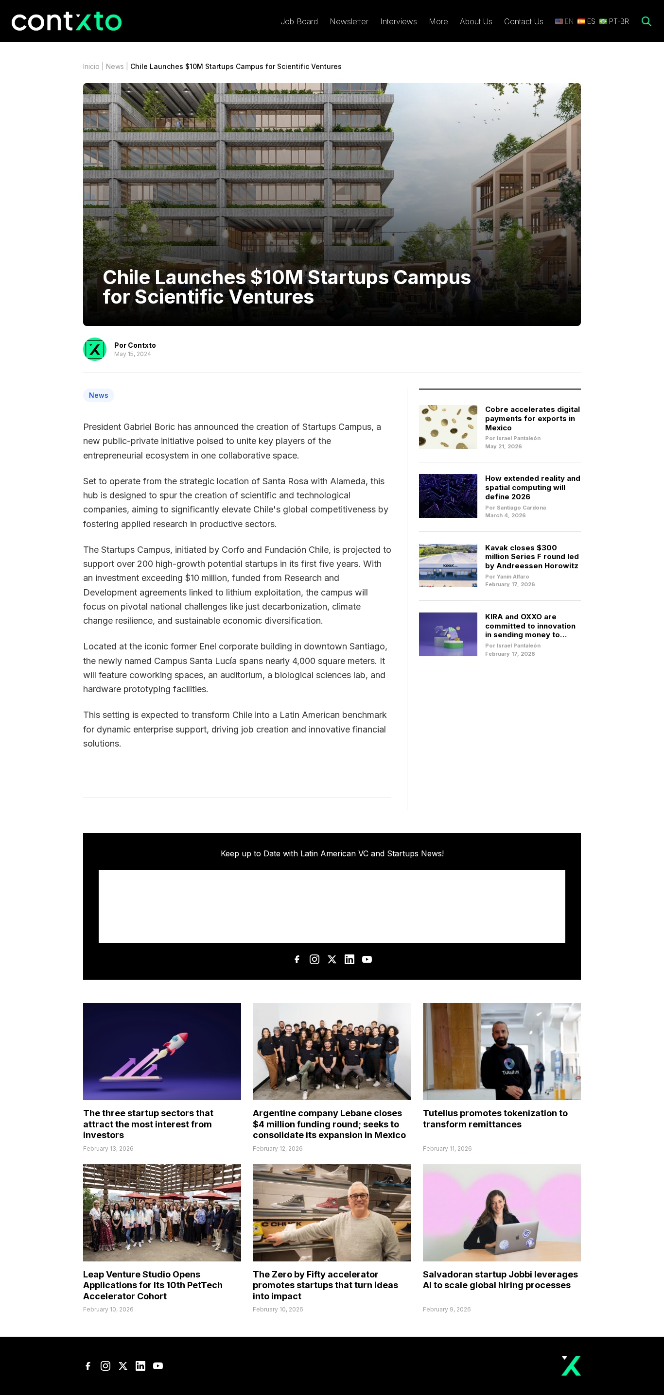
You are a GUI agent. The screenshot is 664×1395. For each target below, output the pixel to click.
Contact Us (523, 21)
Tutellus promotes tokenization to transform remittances (495, 1118)
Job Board (299, 21)
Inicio (91, 66)
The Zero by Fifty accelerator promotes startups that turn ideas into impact (325, 1285)
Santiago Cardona (521, 507)
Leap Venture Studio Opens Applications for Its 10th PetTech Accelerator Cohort (153, 1285)
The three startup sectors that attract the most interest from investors (148, 1124)
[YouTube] (367, 959)
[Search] (646, 21)
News (115, 66)
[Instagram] (314, 959)
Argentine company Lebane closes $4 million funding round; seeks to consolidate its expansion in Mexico (329, 1124)
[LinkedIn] (349, 959)
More (438, 21)
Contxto (142, 345)
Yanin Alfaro (513, 576)
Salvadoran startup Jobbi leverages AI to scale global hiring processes (500, 1280)
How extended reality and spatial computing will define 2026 (532, 487)
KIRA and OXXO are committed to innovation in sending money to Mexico (530, 630)
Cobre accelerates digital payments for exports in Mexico (532, 418)
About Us (476, 21)
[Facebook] (297, 959)
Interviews (398, 21)
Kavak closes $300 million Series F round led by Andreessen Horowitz (532, 557)
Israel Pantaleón (519, 438)
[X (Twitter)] (332, 959)
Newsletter (349, 21)
